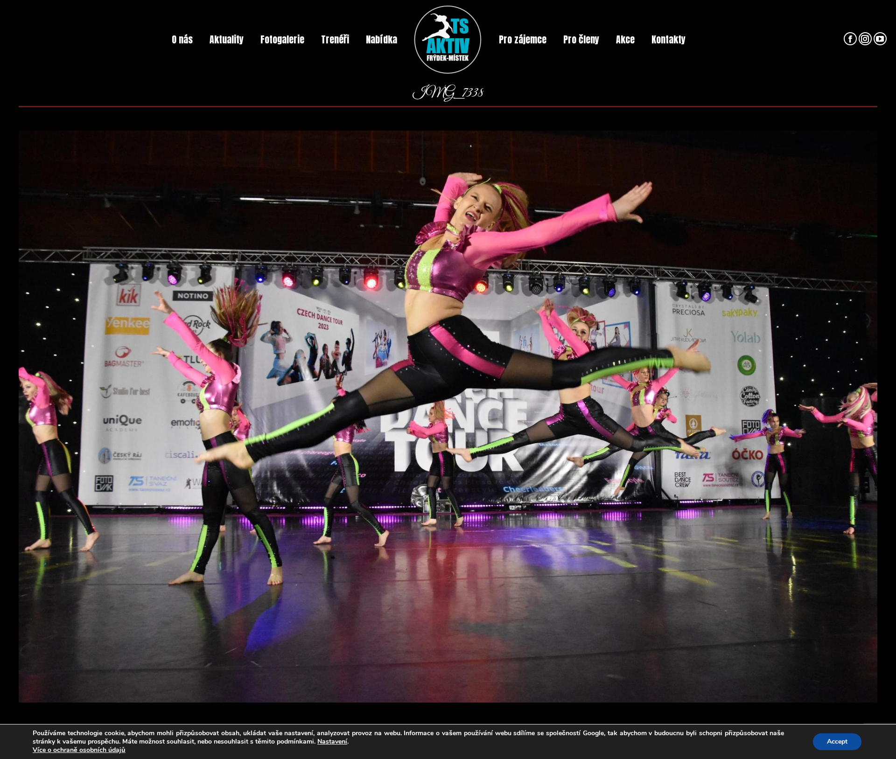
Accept (837, 741)
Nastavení (332, 742)
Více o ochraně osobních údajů (79, 750)
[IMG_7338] (448, 417)
